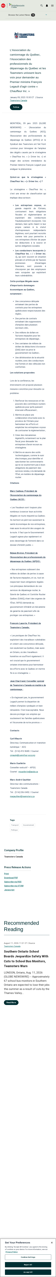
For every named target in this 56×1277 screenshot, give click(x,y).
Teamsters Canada (18, 100)
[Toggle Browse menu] (46, 14)
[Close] (52, 1243)
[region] (28, 1257)
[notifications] (46, 5)
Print (6, 874)
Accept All (28, 1272)
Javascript (9, 890)
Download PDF (11, 878)
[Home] (12, 5)
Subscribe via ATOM (13, 886)
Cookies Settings (28, 1257)
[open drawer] (52, 5)
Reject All (28, 1265)
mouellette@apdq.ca (28, 771)
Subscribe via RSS (12, 882)
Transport (15, 825)
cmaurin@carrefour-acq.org (22, 755)
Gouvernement (28, 825)
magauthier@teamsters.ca (22, 796)
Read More (11, 1002)
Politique (14, 830)
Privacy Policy (12, 1252)
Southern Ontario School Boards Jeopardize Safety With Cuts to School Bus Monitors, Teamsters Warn (26, 959)
